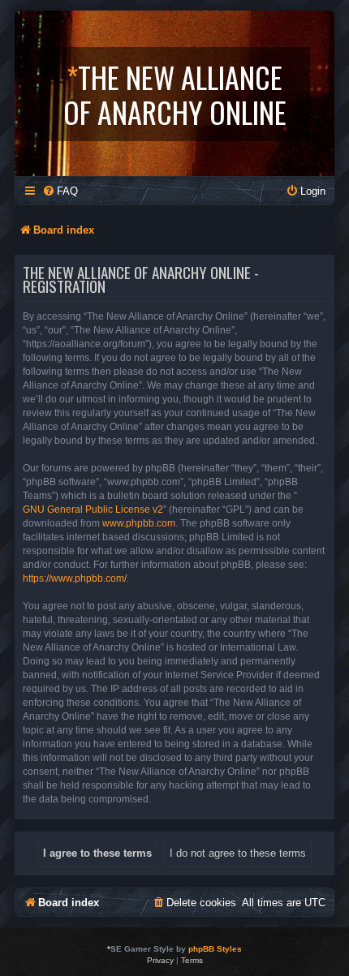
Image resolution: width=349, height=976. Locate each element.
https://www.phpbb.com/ (75, 578)
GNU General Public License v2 (93, 509)
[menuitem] (60, 191)
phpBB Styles (215, 948)
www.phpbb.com (138, 523)
